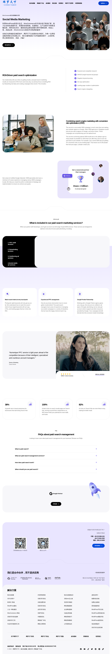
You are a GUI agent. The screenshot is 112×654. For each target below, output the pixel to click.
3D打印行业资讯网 (97, 627)
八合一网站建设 (12, 609)
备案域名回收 (95, 598)
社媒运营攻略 (68, 613)
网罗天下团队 (60, 636)
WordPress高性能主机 (98, 613)
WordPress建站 (11, 606)
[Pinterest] (95, 649)
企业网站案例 (68, 609)
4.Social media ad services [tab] (12, 264)
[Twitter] (92, 649)
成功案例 (48, 3)
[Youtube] (84, 649)
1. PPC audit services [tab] (12, 243)
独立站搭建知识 (68, 595)
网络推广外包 (40, 3)
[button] (56, 449)
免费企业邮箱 (95, 602)
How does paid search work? (24, 462)
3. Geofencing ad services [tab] (13, 257)
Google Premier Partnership (85, 299)
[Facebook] (80, 649)
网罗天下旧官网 (69, 3)
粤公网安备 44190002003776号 (47, 646)
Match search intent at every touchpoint (16, 299)
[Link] (103, 649)
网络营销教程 (68, 620)
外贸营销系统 (78, 3)
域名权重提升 (95, 624)
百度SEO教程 (68, 602)
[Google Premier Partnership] (79, 294)
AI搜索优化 (41, 616)
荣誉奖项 (86, 636)
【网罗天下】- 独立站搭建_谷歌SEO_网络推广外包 (27, 649)
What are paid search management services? (30, 456)
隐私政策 (18, 646)
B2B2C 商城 (11, 602)
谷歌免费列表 (42, 602)
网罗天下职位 (45, 636)
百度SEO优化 (42, 606)
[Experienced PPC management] (43, 294)
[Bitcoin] (99, 649)
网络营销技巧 (68, 616)
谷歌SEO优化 (42, 598)
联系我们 (61, 3)
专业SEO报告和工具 (13, 624)
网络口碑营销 (42, 624)
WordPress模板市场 (97, 616)
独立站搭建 (32, 3)
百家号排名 (41, 613)
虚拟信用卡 (95, 595)
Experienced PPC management (50, 299)
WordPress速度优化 (97, 620)
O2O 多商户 (10, 598)
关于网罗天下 (15, 636)
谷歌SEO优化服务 (12, 616)
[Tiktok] (88, 649)
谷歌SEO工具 (11, 620)
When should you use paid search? (26, 469)
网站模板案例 (68, 606)
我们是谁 (54, 3)
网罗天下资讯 (30, 636)
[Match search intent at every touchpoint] (7, 294)
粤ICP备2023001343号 (29, 646)
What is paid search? (22, 449)
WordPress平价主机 (97, 609)
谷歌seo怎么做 (68, 598)
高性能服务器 (95, 606)
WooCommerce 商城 (13, 613)
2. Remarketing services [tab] (13, 250)
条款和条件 (10, 646)
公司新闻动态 (68, 624)
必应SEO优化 (42, 609)
